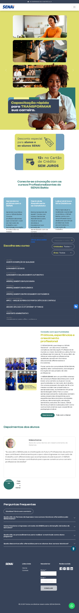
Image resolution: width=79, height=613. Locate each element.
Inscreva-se (48, 415)
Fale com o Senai (63, 415)
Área (55, 253)
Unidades (58, 247)
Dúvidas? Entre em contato (18, 511)
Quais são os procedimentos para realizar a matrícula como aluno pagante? (34, 535)
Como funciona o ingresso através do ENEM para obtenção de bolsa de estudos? (37, 527)
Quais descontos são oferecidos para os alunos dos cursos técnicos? (36, 543)
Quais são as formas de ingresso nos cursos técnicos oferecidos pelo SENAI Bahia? (36, 518)
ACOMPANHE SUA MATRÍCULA (41, 1)
